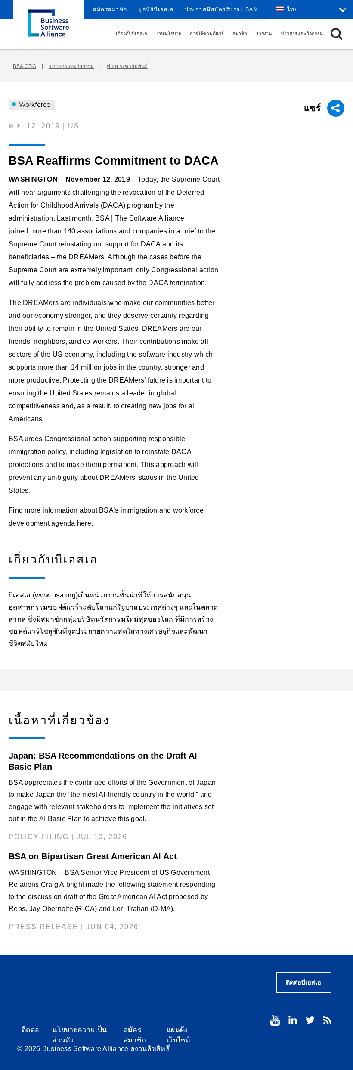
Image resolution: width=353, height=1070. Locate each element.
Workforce (33, 105)
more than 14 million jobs (77, 367)
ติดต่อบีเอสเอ (303, 982)
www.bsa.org (55, 595)
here (84, 523)
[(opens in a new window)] (275, 1020)
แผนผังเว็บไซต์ (178, 1034)
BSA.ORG (24, 66)
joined (18, 231)
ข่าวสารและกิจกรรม (302, 33)
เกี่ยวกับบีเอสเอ (131, 33)
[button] (336, 34)
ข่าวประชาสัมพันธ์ (127, 66)
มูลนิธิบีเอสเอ (155, 9)
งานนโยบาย (168, 33)
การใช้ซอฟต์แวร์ (207, 33)
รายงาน (264, 33)
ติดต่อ (30, 1029)
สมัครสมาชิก (110, 9)
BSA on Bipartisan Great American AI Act (93, 856)
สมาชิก (239, 33)
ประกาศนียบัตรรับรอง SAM (221, 9)
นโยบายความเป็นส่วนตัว (79, 1034)
